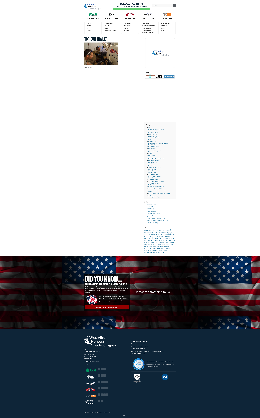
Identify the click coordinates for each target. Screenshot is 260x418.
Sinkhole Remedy (153, 174)
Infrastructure (152, 141)
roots (150, 242)
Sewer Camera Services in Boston (156, 218)
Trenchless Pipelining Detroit (156, 181)
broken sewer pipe (149, 230)
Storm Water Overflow (154, 176)
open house (159, 236)
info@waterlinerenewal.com (93, 361)
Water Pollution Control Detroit (157, 190)
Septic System (152, 169)
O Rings (150, 153)
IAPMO (150, 139)
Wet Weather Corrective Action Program (159, 193)
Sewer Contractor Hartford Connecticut (158, 220)
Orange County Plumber (154, 213)
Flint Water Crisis (152, 136)
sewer (171, 242)
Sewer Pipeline (152, 171)
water (152, 252)
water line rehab (159, 252)
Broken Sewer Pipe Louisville (156, 129)
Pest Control (150, 215)
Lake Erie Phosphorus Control (156, 145)
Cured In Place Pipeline (154, 132)
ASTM (150, 127)
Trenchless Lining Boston (154, 223)
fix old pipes (157, 232)
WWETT (150, 195)
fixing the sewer (149, 232)
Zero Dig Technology (154, 197)
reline (173, 240)
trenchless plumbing (165, 250)
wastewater (147, 252)
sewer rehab (158, 244)
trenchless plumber (155, 250)
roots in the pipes (156, 242)
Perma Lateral (152, 157)
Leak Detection (151, 208)
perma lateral (166, 236)
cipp (171, 230)
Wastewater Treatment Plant (156, 186)
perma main (160, 238)
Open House (151, 155)
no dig (153, 236)
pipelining (151, 240)
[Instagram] (107, 382)
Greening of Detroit (153, 138)
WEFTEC (150, 191)
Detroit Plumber (152, 134)
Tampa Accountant (152, 222)
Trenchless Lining (153, 179)
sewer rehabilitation (165, 244)
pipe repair (159, 240)
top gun (167, 246)
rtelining (165, 242)
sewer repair (152, 246)
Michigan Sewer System (154, 152)
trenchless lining (159, 248)
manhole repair (151, 234)
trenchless (148, 248)
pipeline (170, 238)
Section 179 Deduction (154, 167)
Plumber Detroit (152, 164)
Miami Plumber (151, 210)
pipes (164, 240)
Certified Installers (153, 131)
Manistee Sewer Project (154, 150)
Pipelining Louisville (153, 160)
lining (168, 232)
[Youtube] (104, 369)
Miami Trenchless (151, 211)
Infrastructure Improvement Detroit (158, 143)
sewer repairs (160, 246)
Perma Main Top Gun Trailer (156, 158)
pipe (166, 238)
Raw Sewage (151, 165)
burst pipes (157, 230)
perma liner (150, 238)
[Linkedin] (102, 369)
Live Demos (151, 148)
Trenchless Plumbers (154, 183)
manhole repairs (159, 234)
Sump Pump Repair (153, 178)
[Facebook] (99, 369)
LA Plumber (150, 206)
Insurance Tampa (151, 204)
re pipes (146, 242)
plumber (168, 240)
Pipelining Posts (152, 162)
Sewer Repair (152, 172)
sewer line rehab (149, 244)
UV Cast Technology (153, 185)
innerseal (163, 232)
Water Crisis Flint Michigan (155, 188)
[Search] (174, 5)
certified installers (164, 230)
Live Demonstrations (153, 146)
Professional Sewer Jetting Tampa (156, 217)
